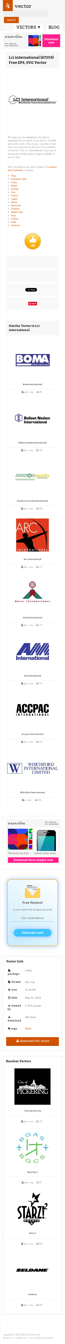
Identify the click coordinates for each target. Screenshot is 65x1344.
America (15, 225)
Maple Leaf (17, 212)
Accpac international (32, 734)
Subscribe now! (32, 932)
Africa (14, 202)
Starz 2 (32, 1233)
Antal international (32, 617)
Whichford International (32, 792)
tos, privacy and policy (41, 1338)
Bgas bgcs (32, 1172)
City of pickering (32, 1111)
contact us (20, 1338)
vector (22, 6)
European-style (19, 179)
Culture (14, 218)
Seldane (32, 1294)
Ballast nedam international (32, 443)
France (14, 195)
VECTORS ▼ (28, 27)
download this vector (34, 1041)
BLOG (54, 27)
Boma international (32, 384)
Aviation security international (32, 501)
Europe (14, 189)
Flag (13, 175)
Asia (13, 215)
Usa (13, 192)
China (14, 182)
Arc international (32, 559)
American (16, 205)
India (13, 222)
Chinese (15, 208)
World (14, 185)
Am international (32, 676)
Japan (14, 199)
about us (7, 1338)
